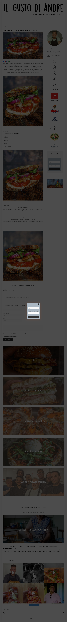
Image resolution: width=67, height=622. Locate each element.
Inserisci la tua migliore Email (33, 311)
